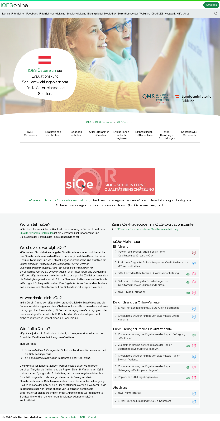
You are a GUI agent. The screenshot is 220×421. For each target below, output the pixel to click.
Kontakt (93, 417)
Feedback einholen (76, 134)
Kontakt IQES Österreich (189, 134)
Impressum (51, 417)
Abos (186, 13)
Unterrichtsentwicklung (52, 13)
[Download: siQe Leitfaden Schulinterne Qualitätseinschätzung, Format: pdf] (193, 273)
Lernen (6, 13)
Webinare (144, 13)
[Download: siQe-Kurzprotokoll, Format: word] (193, 393)
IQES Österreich (30, 134)
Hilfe (179, 13)
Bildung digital (95, 13)
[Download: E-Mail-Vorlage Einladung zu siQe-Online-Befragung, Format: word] (193, 308)
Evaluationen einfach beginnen (121, 135)
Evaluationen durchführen (53, 134)
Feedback (32, 13)
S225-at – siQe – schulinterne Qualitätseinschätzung (146, 229)
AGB (82, 417)
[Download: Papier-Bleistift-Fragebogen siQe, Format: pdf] (193, 377)
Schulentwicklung (76, 13)
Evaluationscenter (128, 13)
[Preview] (187, 273)
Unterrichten (18, 13)
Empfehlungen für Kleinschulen (144, 134)
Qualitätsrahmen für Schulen (99, 134)
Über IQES (157, 13)
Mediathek (110, 13)
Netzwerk (170, 13)
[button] (15, 5)
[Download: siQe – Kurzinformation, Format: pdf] (193, 292)
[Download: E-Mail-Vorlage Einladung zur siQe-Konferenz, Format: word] (193, 401)
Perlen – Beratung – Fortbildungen (167, 135)
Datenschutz (69, 417)
